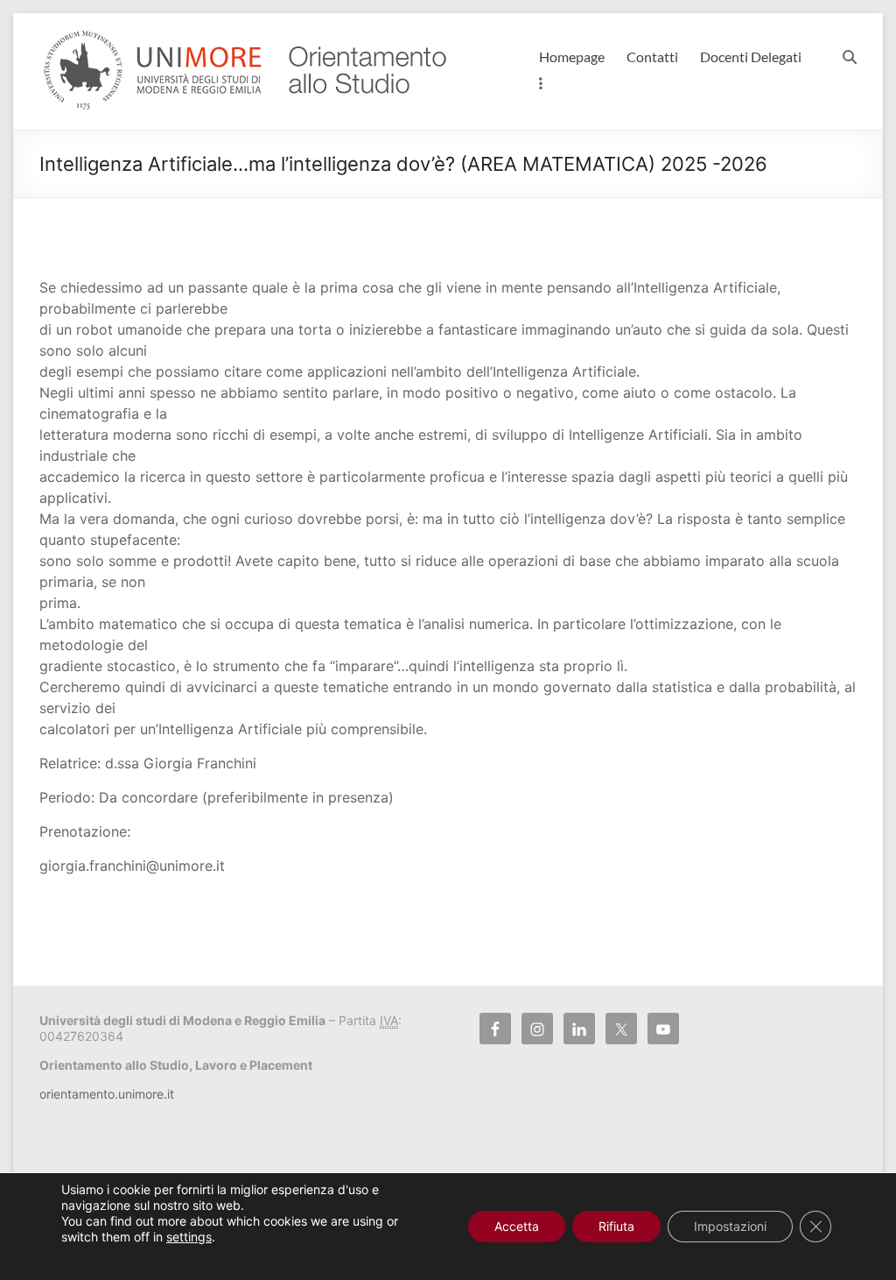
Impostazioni (730, 1226)
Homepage (572, 56)
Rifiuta (616, 1226)
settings (189, 1236)
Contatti (652, 56)
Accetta (516, 1226)
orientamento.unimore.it (106, 1093)
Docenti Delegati (751, 56)
